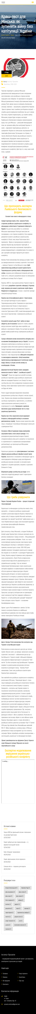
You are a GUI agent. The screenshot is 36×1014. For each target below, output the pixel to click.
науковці (27, 908)
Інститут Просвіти (12, 81)
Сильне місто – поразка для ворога (15, 866)
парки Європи (9, 912)
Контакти (5, 984)
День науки (9, 896)
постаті (8, 916)
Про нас (21, 981)
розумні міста (19, 916)
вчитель (8, 904)
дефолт (17, 904)
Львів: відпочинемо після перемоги (14, 859)
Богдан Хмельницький (11, 888)
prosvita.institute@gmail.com (12, 1004)
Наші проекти (23, 973)
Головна (5, 973)
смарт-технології (10, 921)
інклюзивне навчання (20, 925)
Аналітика (7, 84)
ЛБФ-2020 (14, 84)
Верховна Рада (25, 888)
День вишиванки (10, 892)
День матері (22, 892)
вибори (20, 900)
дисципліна (9, 908)
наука (18, 908)
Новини (5, 977)
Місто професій (10, 900)
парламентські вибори (23, 912)
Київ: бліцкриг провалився (12, 852)
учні (20, 921)
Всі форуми (6, 981)
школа (8, 925)
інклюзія (8, 929)
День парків (19, 896)
